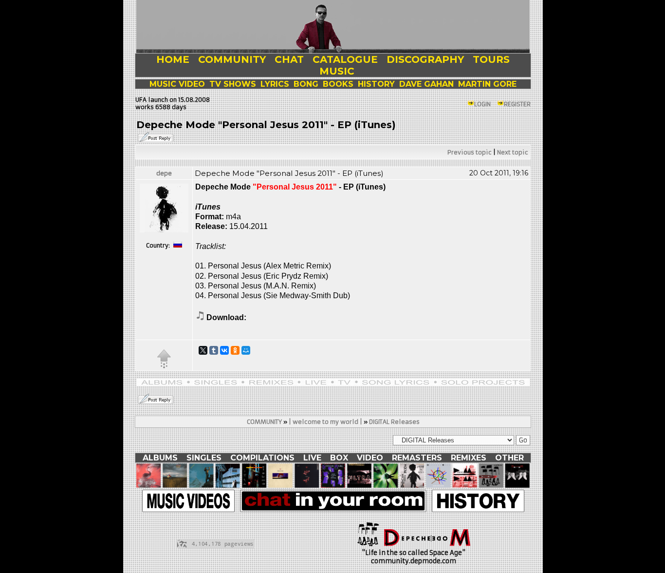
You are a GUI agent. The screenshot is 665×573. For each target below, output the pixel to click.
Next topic (512, 152)
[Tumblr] (213, 350)
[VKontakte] (224, 350)
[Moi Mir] (245, 350)
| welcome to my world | (325, 421)
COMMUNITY (264, 421)
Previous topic (469, 152)
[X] (203, 350)
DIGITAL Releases (394, 421)
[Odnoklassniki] (235, 350)
